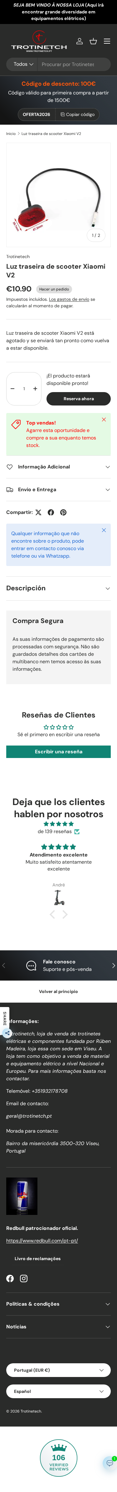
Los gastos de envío (69, 299)
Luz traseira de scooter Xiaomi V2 (51, 134)
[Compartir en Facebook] (51, 512)
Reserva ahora (79, 398)
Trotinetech (18, 256)
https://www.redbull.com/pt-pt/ (42, 1240)
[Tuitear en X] (38, 512)
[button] (93, 41)
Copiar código (80, 114)
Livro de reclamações (38, 1258)
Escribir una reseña (58, 751)
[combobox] (58, 64)
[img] (58, 824)
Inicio (11, 134)
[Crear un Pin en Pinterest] (63, 512)
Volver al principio (58, 991)
